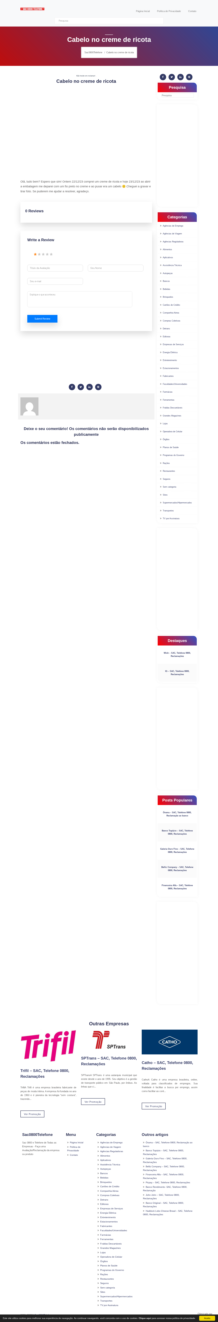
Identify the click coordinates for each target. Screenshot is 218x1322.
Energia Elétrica (170, 352)
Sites (165, 495)
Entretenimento (170, 360)
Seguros (166, 479)
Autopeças (168, 273)
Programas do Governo (173, 455)
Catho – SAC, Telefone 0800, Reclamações (167, 1065)
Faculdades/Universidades (175, 384)
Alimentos (167, 249)
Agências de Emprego (173, 226)
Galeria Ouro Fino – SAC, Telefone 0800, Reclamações (177, 850)
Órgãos (166, 439)
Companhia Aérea (171, 313)
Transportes (168, 510)
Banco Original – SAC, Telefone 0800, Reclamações (163, 1205)
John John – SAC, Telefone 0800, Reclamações (161, 1197)
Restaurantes (169, 471)
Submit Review (42, 318)
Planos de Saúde (171, 447)
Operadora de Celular (172, 431)
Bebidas (166, 289)
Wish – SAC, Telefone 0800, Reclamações (177, 654)
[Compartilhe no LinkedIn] (89, 387)
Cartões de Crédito (171, 305)
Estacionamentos (171, 368)
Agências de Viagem (172, 233)
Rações (166, 463)
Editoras (166, 336)
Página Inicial (76, 1142)
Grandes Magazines (172, 416)
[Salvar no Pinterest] (98, 387)
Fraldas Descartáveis (172, 408)
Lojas (165, 423)
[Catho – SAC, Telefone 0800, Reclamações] (170, 1042)
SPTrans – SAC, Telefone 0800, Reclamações (109, 1061)
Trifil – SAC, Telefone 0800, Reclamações (44, 1073)
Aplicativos (168, 257)
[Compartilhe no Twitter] (81, 387)
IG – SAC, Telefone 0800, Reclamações (177, 673)
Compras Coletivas (171, 321)
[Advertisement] (86, 109)
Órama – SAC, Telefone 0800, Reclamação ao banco (177, 814)
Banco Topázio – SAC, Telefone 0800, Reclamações (177, 832)
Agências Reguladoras (173, 241)
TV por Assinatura (171, 518)
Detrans (166, 328)
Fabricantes (168, 376)
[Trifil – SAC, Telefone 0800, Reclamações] (48, 1046)
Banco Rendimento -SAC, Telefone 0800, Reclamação (165, 1189)
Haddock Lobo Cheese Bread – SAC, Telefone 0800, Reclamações (167, 1213)
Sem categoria (169, 487)
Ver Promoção (32, 1114)
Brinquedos (168, 297)
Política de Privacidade (73, 1149)
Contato (74, 1155)
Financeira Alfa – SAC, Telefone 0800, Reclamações (177, 887)
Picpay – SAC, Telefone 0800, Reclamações (168, 1182)
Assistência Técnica (172, 265)
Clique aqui (145, 1318)
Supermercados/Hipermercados (177, 502)
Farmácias (168, 392)
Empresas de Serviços (173, 344)
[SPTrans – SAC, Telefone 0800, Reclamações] (109, 1040)
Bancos (166, 281)
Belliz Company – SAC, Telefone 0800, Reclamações (177, 869)
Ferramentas (168, 400)
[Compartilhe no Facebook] (72, 387)
